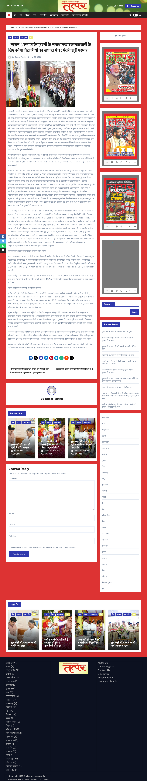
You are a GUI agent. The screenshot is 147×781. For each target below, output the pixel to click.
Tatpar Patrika (20, 57)
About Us (103, 662)
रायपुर (104, 552)
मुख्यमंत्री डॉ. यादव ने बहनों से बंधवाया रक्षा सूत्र (118, 355)
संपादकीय (43, 15)
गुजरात (104, 460)
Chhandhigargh (106, 666)
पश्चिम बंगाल (106, 515)
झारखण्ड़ (105, 485)
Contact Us (104, 670)
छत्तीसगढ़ (105, 472)
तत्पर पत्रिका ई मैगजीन (80, 15)
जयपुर (104, 478)
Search (108, 304)
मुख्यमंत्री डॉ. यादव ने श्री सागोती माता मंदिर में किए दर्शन (81, 444)
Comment (13, 478)
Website (12, 536)
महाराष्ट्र (105, 540)
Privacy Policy (105, 677)
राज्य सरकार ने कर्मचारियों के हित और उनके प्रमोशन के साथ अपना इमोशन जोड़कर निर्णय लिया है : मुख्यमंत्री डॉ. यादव (120, 395)
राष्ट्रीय (104, 558)
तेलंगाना (104, 491)
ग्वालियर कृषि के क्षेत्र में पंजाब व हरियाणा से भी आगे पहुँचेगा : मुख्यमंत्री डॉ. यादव (119, 405)
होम (15, 15)
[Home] (9, 15)
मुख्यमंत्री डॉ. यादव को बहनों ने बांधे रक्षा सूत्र (20, 446)
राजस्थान (105, 546)
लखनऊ (104, 564)
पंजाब (104, 509)
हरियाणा (104, 576)
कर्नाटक (104, 454)
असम (103, 423)
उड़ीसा (104, 436)
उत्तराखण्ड (105, 448)
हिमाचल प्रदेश (107, 582)
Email (12, 525)
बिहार (104, 521)
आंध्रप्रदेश (105, 430)
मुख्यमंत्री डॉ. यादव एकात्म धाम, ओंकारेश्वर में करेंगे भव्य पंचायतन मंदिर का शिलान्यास (120, 379)
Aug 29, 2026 (16, 454)
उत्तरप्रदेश (105, 442)
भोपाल (27, 15)
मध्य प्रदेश (64, 15)
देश (21, 15)
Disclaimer (103, 673)
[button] (140, 15)
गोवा (103, 466)
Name (12, 513)
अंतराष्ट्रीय (54, 15)
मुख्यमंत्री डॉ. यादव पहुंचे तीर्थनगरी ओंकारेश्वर (117, 387)
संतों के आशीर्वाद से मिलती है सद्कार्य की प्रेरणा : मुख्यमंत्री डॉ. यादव (50, 446)
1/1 (107, 98)
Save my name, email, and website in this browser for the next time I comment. (43, 547)
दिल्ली (104, 497)
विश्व (34, 15)
